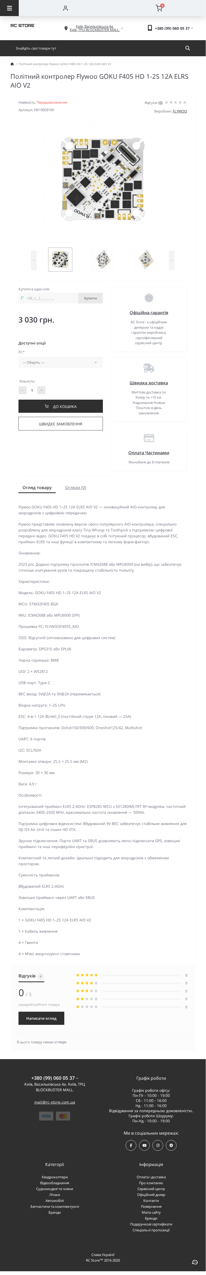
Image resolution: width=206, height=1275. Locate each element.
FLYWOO (180, 111)
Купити (90, 298)
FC (21, 352)
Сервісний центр (151, 1188)
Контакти (151, 1200)
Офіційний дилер (151, 1194)
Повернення (151, 1206)
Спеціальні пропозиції (151, 1230)
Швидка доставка (149, 383)
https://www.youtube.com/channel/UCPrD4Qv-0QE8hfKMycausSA (144, 1145)
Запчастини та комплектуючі (54, 1206)
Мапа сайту (151, 1212)
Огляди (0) (75, 487)
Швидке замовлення (60, 423)
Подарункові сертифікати (151, 1224)
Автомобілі (55, 1200)
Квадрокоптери (55, 1177)
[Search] (187, 48)
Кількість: (27, 381)
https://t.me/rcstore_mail (171, 1145)
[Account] (65, 8)
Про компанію (151, 1182)
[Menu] (9, 8)
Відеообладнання (54, 1182)
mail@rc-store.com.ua (54, 1102)
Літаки (54, 1194)
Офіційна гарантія (149, 313)
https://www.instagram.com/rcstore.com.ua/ (157, 1145)
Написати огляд (41, 1018)
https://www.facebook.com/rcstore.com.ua (131, 1145)
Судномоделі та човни (54, 1188)
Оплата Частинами (148, 453)
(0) (161, 102)
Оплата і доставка (151, 1177)
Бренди (54, 1212)
